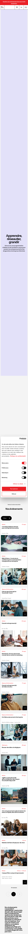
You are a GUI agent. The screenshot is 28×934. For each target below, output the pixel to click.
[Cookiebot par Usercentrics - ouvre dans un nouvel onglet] (19, 439)
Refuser (14, 494)
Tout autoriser (14, 488)
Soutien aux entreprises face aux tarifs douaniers (14, 2)
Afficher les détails (18, 484)
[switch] (24, 468)
